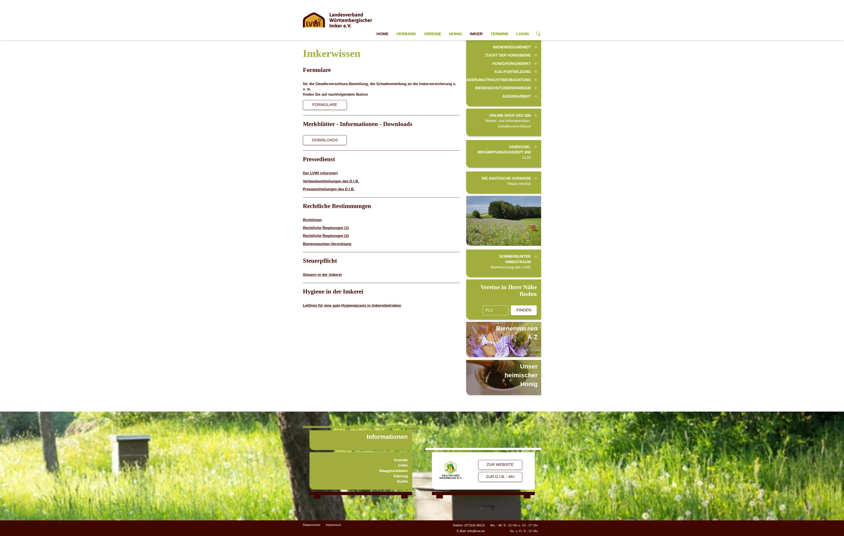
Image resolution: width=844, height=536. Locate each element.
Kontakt (401, 460)
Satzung (400, 476)
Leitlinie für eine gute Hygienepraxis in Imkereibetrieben (352, 305)
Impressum (333, 525)
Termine (499, 34)
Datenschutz (311, 525)
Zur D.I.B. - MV (500, 476)
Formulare (324, 104)
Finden (524, 310)
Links (403, 465)
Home (382, 34)
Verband (406, 34)
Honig (455, 34)
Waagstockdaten (393, 471)
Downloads (325, 140)
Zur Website (500, 464)
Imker (476, 34)
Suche (402, 481)
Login (522, 34)
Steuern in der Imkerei (322, 275)
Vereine (432, 34)
